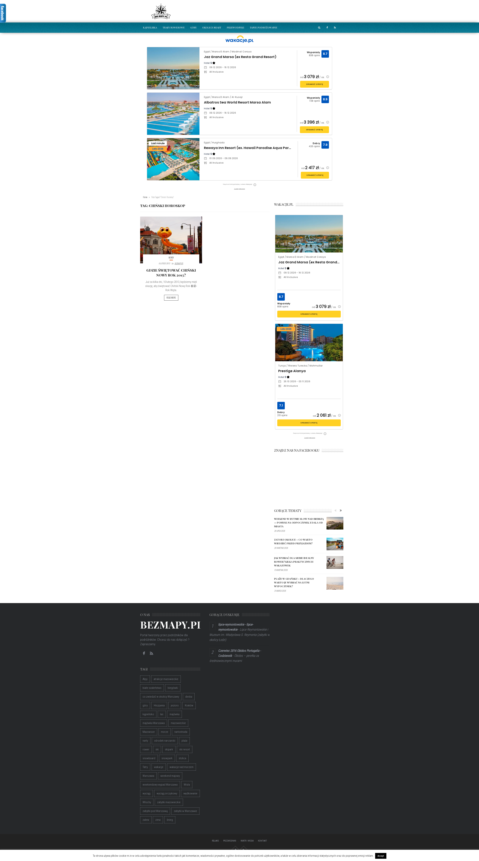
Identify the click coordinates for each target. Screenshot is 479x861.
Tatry (145, 767)
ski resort (184, 749)
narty (145, 740)
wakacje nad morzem (181, 767)
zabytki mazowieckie (169, 802)
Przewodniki (235, 27)
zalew (146, 820)
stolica (182, 758)
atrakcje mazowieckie (166, 679)
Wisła (187, 784)
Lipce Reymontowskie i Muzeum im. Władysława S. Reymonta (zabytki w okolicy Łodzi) (239, 634)
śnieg (170, 820)
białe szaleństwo (152, 688)
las (161, 714)
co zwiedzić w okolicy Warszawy (161, 696)
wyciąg (146, 793)
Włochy (147, 802)
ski (157, 749)
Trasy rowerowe (174, 27)
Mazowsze (149, 732)
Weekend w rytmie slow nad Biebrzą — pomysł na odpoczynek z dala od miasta (299, 522)
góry (145, 705)
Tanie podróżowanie (263, 27)
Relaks (215, 841)
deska (188, 696)
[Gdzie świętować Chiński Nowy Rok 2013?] (171, 240)
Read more (171, 297)
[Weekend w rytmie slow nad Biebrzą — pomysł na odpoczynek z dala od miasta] (335, 523)
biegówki (173, 688)
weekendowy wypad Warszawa (160, 784)
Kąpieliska (150, 27)
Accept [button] (380, 855)
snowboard (149, 758)
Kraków (189, 705)
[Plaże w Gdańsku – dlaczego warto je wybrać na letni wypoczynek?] (335, 583)
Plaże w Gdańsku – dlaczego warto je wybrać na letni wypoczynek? (294, 582)
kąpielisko (148, 714)
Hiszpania (159, 705)
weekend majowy (170, 776)
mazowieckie (178, 723)
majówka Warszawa (154, 723)
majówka (174, 714)
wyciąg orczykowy (167, 793)
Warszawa (148, 776)
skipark (169, 749)
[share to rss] (335, 27)
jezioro (175, 705)
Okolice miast (211, 27)
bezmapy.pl (179, 263)
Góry (193, 27)
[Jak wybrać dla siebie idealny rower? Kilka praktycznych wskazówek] (335, 562)
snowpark (167, 758)
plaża (184, 740)
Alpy (145, 679)
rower (146, 749)
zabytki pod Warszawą (155, 811)
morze (164, 732)
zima (158, 820)
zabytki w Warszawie (185, 811)
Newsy (171, 257)
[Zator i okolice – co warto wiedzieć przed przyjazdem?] (335, 544)
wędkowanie (190, 793)
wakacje (158, 767)
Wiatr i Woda (247, 841)
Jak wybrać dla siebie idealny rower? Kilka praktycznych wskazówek (294, 561)
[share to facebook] (327, 27)
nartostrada (180, 732)
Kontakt (262, 841)
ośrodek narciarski (164, 740)
